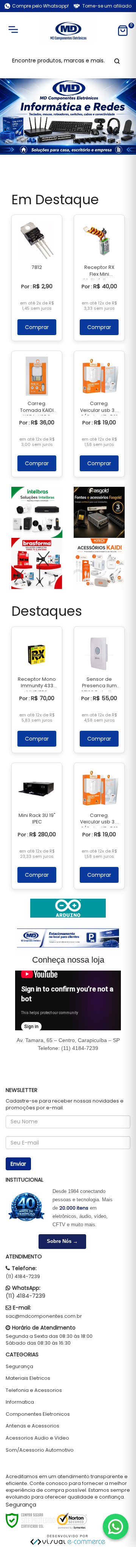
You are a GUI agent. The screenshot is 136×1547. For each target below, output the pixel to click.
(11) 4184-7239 (23, 1276)
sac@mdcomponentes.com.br (44, 1316)
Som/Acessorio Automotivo (40, 1450)
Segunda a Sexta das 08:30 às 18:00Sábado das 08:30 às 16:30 (49, 1340)
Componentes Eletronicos (38, 1414)
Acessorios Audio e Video (37, 1437)
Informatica (20, 1402)
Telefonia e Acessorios (34, 1390)
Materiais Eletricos (28, 1378)
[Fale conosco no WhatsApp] (115, 1526)
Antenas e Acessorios (32, 1425)
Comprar (37, 327)
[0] (122, 30)
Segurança (19, 1366)
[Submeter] (115, 61)
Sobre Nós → (62, 1241)
